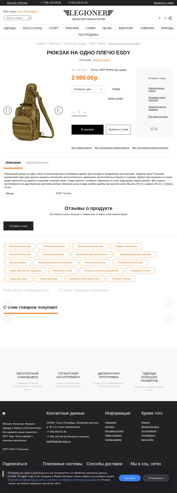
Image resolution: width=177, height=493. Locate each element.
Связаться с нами (163, 2)
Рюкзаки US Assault (20, 254)
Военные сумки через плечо (85, 278)
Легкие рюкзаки (18, 262)
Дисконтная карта (150, 427)
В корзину (87, 129)
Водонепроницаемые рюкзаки (135, 254)
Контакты (109, 427)
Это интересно (148, 431)
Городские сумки (18, 278)
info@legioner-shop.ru (58, 441)
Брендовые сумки (140, 270)
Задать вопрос (115, 98)
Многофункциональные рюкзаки (55, 262)
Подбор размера (113, 440)
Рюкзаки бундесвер (20, 246)
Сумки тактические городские (25, 270)
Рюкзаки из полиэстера (130, 262)
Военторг (126, 28)
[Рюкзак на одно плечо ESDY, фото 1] (33, 112)
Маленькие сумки (62, 270)
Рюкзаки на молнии (95, 262)
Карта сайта (147, 440)
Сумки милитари (48, 278)
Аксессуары (32, 28)
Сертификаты (148, 435)
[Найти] (29, 18)
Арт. (74, 69)
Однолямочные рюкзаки (90, 246)
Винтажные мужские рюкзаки (92, 254)
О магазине (110, 422)
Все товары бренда (82, 147)
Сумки (90, 28)
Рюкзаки (72, 28)
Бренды (167, 28)
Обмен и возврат (113, 435)
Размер (116, 89)
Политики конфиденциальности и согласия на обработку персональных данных (54, 479)
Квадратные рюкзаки (126, 246)
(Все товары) (120, 70)
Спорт (54, 28)
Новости (145, 422)
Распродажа (88, 34)
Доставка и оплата (114, 431)
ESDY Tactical (106, 70)
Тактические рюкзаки (54, 246)
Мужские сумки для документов (102, 270)
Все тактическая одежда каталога (150, 147)
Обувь (107, 28)
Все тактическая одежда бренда (112, 147)
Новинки (147, 28)
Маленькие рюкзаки (53, 254)
